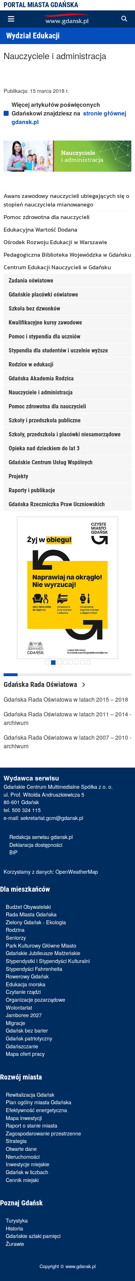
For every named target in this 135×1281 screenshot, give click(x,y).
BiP (13, 852)
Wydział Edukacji (33, 35)
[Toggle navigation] (11, 19)
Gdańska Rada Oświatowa (41, 684)
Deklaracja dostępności (35, 844)
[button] (124, 19)
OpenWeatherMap (76, 871)
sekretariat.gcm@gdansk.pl (52, 817)
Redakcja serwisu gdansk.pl (41, 836)
